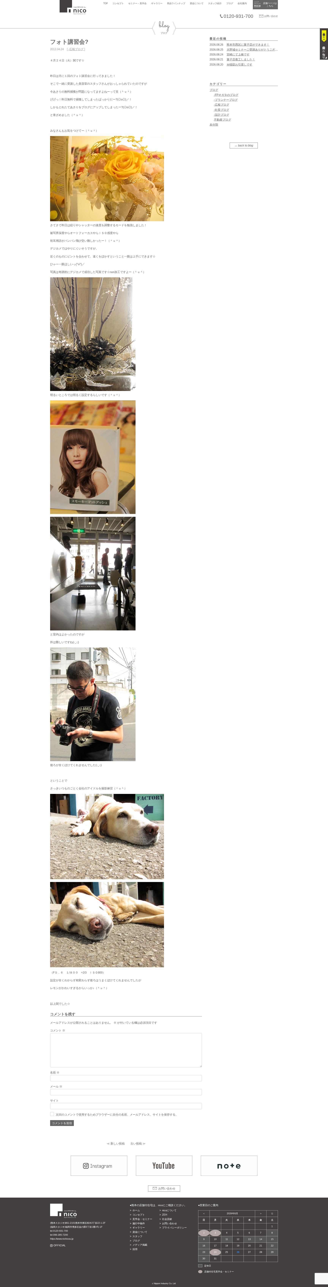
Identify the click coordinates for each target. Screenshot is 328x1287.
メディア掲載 (139, 1244)
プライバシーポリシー (174, 1227)
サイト (54, 1100)
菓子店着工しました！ (241, 59)
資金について (196, 3)
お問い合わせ (271, 16)
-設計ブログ (221, 114)
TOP (105, 3)
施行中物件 (138, 1223)
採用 (134, 1249)
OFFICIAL (59, 1245)
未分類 (214, 124)
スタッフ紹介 (215, 3)
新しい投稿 (117, 1143)
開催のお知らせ (324, 51)
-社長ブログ (221, 109)
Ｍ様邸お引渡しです (239, 64)
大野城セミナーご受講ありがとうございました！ (258, 49)
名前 (54, 1072)
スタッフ (137, 1236)
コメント (57, 1030)
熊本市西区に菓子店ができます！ (248, 44)
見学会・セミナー (142, 1219)
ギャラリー (156, 3)
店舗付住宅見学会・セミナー (219, 1271)
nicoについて (169, 1210)
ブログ (229, 3)
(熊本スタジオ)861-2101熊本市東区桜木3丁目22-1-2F (77, 1223)
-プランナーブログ (226, 99)
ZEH (164, 1214)
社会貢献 (167, 1219)
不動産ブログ (222, 119)
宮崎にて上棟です (238, 54)
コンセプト (118, 3)
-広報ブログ (76, 49)
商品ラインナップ (176, 3)
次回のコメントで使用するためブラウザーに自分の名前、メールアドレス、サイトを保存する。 (117, 1114)
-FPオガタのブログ (226, 94)
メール (56, 1086)
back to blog (245, 145)
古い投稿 (136, 1143)
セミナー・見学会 (137, 3)
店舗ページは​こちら (270, 4)
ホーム (136, 1210)
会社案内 (242, 3)
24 (215, 1252)
